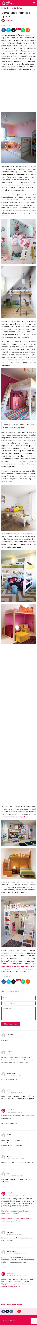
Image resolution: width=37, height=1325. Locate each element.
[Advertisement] (18, 91)
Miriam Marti (9, 20)
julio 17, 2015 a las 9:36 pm (14, 1054)
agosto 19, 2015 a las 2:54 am (15, 1076)
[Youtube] (15, 1311)
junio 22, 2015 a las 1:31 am (14, 1037)
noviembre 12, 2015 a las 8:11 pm (16, 1234)
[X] (13, 30)
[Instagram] (11, 1311)
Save (19, 29)
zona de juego (10, 69)
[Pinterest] (19, 1311)
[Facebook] (3, 30)
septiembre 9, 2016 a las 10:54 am (16, 1254)
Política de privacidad (9, 1320)
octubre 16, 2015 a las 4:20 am (15, 1176)
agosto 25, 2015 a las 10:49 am (15, 1093)
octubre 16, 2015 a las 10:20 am (16, 1195)
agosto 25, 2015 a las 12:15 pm (15, 1112)
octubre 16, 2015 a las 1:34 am (15, 1159)
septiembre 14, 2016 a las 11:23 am (16, 1275)
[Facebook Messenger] (8, 30)
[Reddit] (28, 30)
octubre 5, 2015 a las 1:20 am (15, 1137)
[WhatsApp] (23, 30)
